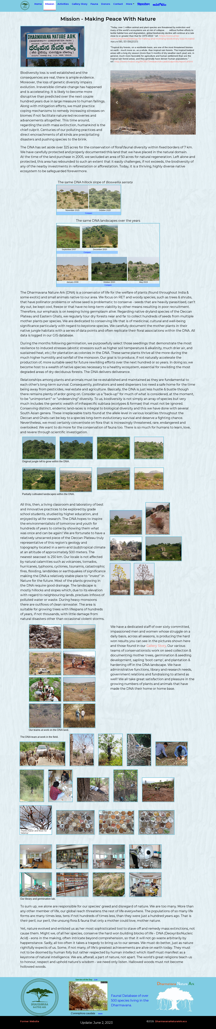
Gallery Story (156, 646)
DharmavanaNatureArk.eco (171, 1021)
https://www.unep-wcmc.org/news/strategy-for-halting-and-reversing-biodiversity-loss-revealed (152, 37)
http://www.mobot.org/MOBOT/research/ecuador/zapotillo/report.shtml (153, 61)
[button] (116, 102)
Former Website (29, 1021)
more (100, 1014)
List (95, 980)
